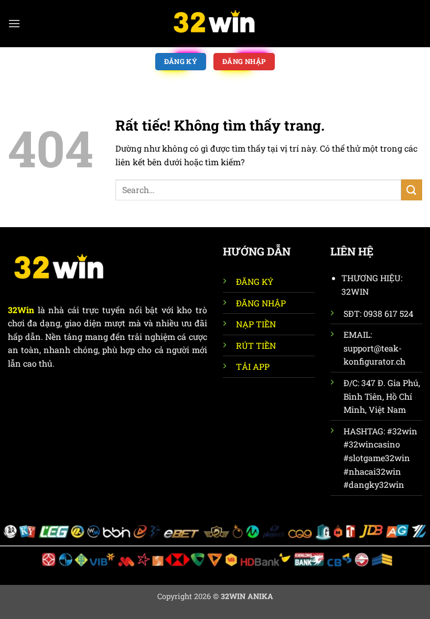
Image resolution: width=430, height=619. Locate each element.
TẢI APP (253, 366)
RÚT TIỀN (256, 345)
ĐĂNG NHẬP (261, 302)
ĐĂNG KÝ (254, 281)
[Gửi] (411, 189)
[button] (14, 23)
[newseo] (215, 23)
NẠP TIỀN (256, 323)
